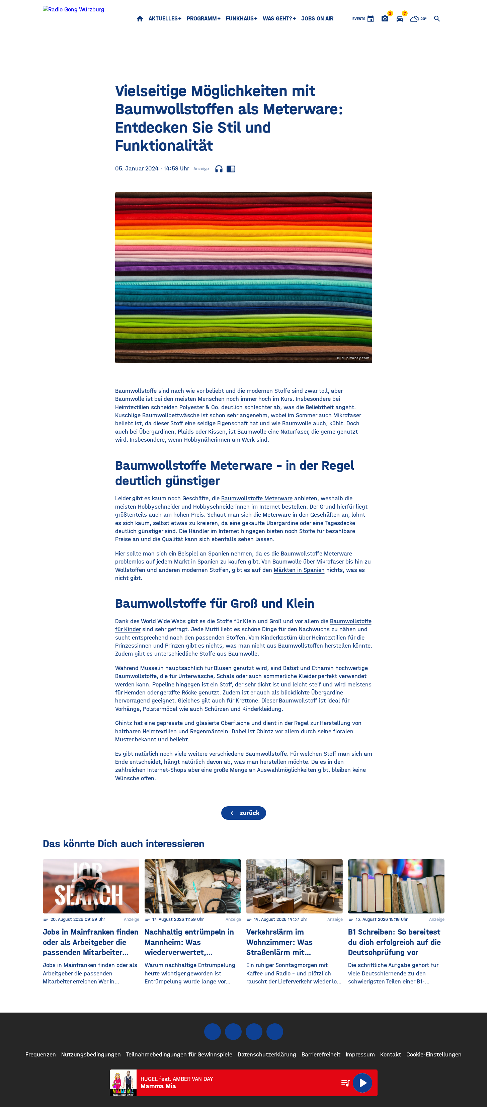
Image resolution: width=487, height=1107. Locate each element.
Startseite (140, 19)
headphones (219, 168)
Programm (202, 18)
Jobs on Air (317, 18)
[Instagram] (233, 1031)
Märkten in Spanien (299, 570)
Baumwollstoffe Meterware (257, 498)
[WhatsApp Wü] (274, 1031)
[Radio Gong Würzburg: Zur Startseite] (73, 19)
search (437, 19)
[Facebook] (212, 1031)
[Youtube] (254, 1031)
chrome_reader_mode (231, 168)
